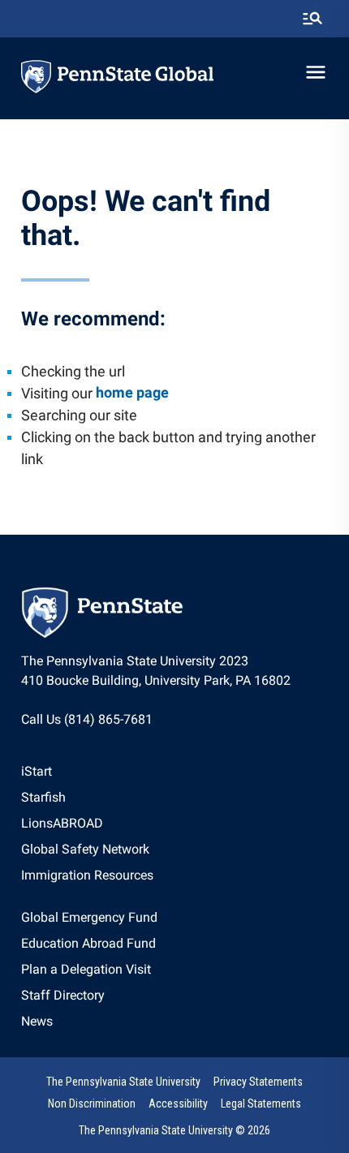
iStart (36, 771)
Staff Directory (63, 995)
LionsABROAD (62, 823)
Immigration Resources (87, 875)
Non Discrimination (92, 1103)
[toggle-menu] (316, 72)
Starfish (43, 797)
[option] (87, 771)
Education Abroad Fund (88, 943)
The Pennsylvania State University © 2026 (174, 1130)
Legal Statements (261, 1103)
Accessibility (178, 1103)
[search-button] (312, 18)
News (37, 1021)
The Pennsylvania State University (123, 1081)
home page (132, 392)
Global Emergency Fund (89, 917)
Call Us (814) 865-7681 (87, 719)
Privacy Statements (258, 1081)
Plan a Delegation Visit (86, 969)
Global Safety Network (85, 849)
